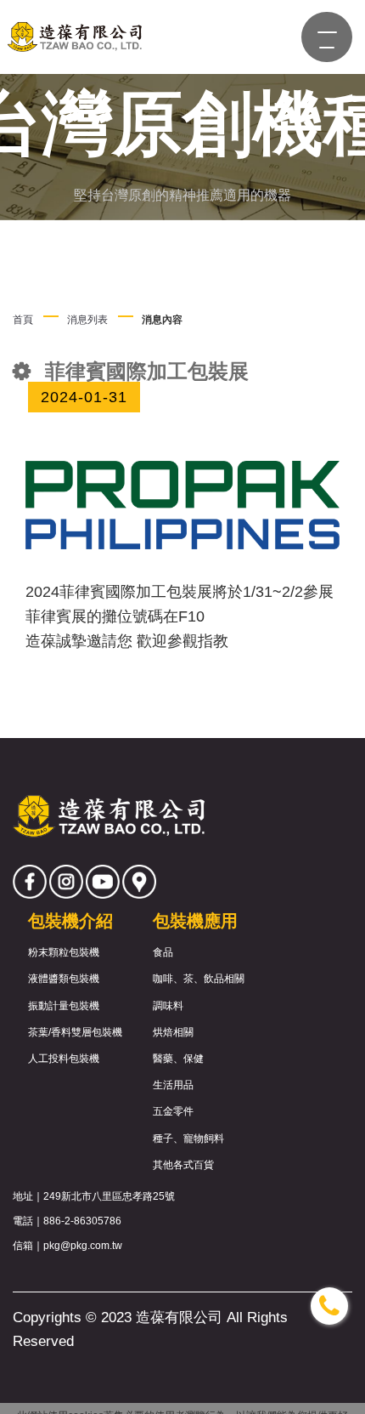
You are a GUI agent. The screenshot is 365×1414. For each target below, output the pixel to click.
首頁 (23, 320)
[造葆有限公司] (73, 37)
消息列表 (87, 320)
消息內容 (162, 320)
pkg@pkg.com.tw (82, 1246)
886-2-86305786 (82, 1221)
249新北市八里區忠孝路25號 (109, 1196)
